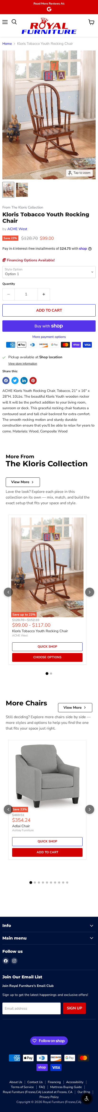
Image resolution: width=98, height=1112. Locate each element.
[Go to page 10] (67, 882)
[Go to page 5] (47, 882)
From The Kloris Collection (22, 207)
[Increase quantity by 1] (44, 294)
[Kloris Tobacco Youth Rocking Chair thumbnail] (8, 189)
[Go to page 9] (63, 882)
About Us (15, 1082)
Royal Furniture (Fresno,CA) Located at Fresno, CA (37, 1092)
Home (7, 44)
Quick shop (47, 647)
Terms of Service (22, 1087)
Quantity (8, 284)
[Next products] (89, 592)
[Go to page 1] (47, 673)
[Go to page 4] (43, 882)
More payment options (49, 337)
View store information (22, 363)
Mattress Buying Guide (66, 1087)
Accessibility (74, 1082)
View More (20, 482)
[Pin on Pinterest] (33, 380)
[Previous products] (8, 592)
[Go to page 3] (39, 882)
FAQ (42, 1087)
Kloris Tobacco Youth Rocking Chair (40, 631)
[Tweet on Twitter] (15, 380)
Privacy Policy (49, 1097)
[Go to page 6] (51, 882)
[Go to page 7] (55, 882)
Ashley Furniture (23, 830)
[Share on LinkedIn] (24, 380)
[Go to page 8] (59, 882)
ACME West (17, 229)
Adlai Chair (21, 826)
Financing (54, 1082)
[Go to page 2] (51, 673)
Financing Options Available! (30, 260)
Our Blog (84, 1092)
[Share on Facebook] (6, 380)
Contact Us (35, 1082)
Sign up (74, 1008)
